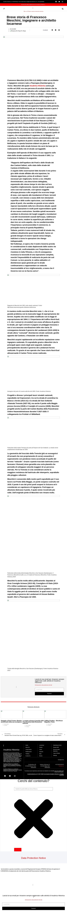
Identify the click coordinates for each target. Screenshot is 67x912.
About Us (27, 747)
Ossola (40, 747)
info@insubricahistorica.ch (31, 1)
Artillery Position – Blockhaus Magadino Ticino (53, 721)
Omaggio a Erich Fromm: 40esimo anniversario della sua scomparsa (11, 721)
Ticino (40, 749)
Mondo (40, 755)
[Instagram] (62, 1)
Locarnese (41, 745)
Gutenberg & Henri (57, 745)
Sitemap (55, 755)
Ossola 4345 (56, 747)
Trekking (27, 753)
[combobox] (33, 788)
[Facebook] (56, 1)
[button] (52, 30)
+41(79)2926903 (41, 1)
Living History (28, 749)
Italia (40, 753)
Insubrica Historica (38, 86)
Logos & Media (56, 753)
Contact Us (27, 755)
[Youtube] (59, 1)
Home (26, 745)
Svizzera (41, 751)
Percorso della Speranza (56, 750)
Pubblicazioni (28, 751)
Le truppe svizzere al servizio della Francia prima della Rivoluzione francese (33, 722)
